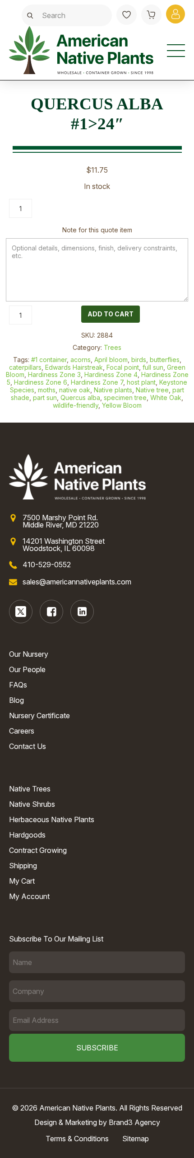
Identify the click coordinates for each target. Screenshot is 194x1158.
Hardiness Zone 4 (111, 374)
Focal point (122, 367)
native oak (74, 390)
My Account (29, 896)
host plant (141, 382)
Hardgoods (27, 834)
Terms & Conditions (77, 1138)
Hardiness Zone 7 (97, 382)
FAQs (18, 684)
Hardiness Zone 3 (54, 374)
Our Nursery (28, 654)
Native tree (152, 390)
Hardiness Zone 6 (40, 382)
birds (138, 359)
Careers (21, 730)
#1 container (49, 359)
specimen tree (125, 397)
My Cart (22, 880)
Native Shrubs (32, 804)
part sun (45, 397)
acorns (80, 359)
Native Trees (30, 788)
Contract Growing (38, 850)
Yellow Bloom (122, 405)
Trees (112, 347)
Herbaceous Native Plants (51, 819)
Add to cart (111, 314)
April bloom (111, 359)
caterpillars (25, 367)
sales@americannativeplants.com (77, 581)
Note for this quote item (97, 230)
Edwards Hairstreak (74, 367)
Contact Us (27, 746)
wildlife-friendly (75, 405)
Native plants (113, 390)
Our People (27, 669)
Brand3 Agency (134, 1122)
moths (46, 390)
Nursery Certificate (39, 715)
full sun (153, 367)
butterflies (165, 359)
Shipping (23, 865)
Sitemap (135, 1138)
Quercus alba (80, 397)
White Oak (165, 397)
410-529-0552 (47, 564)
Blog (16, 700)
